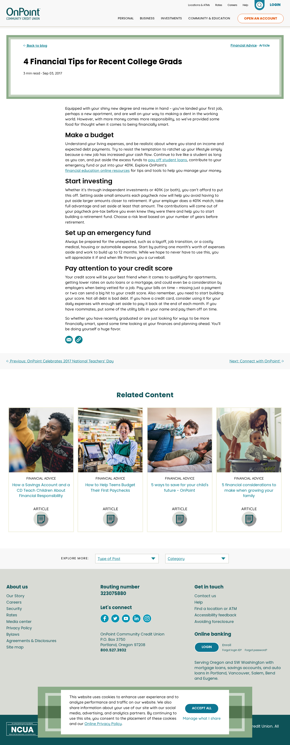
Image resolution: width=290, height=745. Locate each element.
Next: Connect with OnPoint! (255, 361)
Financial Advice (244, 45)
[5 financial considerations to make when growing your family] (249, 440)
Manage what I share (202, 718)
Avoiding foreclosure (214, 622)
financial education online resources (97, 170)
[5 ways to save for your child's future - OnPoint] (180, 440)
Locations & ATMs (199, 5)
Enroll (226, 645)
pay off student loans (167, 159)
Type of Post (109, 558)
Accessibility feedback (215, 615)
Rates (218, 5)
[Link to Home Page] (23, 14)
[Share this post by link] (79, 339)
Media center (19, 622)
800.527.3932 (113, 650)
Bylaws (12, 635)
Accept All (201, 708)
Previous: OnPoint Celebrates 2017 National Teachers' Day (61, 361)
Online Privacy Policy (103, 723)
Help (245, 5)
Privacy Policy (19, 628)
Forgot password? (256, 650)
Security (14, 609)
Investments (171, 18)
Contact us (205, 596)
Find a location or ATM (215, 609)
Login (207, 647)
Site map (15, 647)
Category (176, 558)
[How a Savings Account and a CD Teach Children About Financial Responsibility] (41, 440)
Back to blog (36, 45)
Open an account (260, 18)
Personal (126, 18)
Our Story (15, 596)
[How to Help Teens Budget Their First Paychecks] (110, 440)
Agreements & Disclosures (31, 641)
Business (147, 18)
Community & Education (209, 18)
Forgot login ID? (232, 650)
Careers (232, 5)
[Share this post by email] (69, 339)
